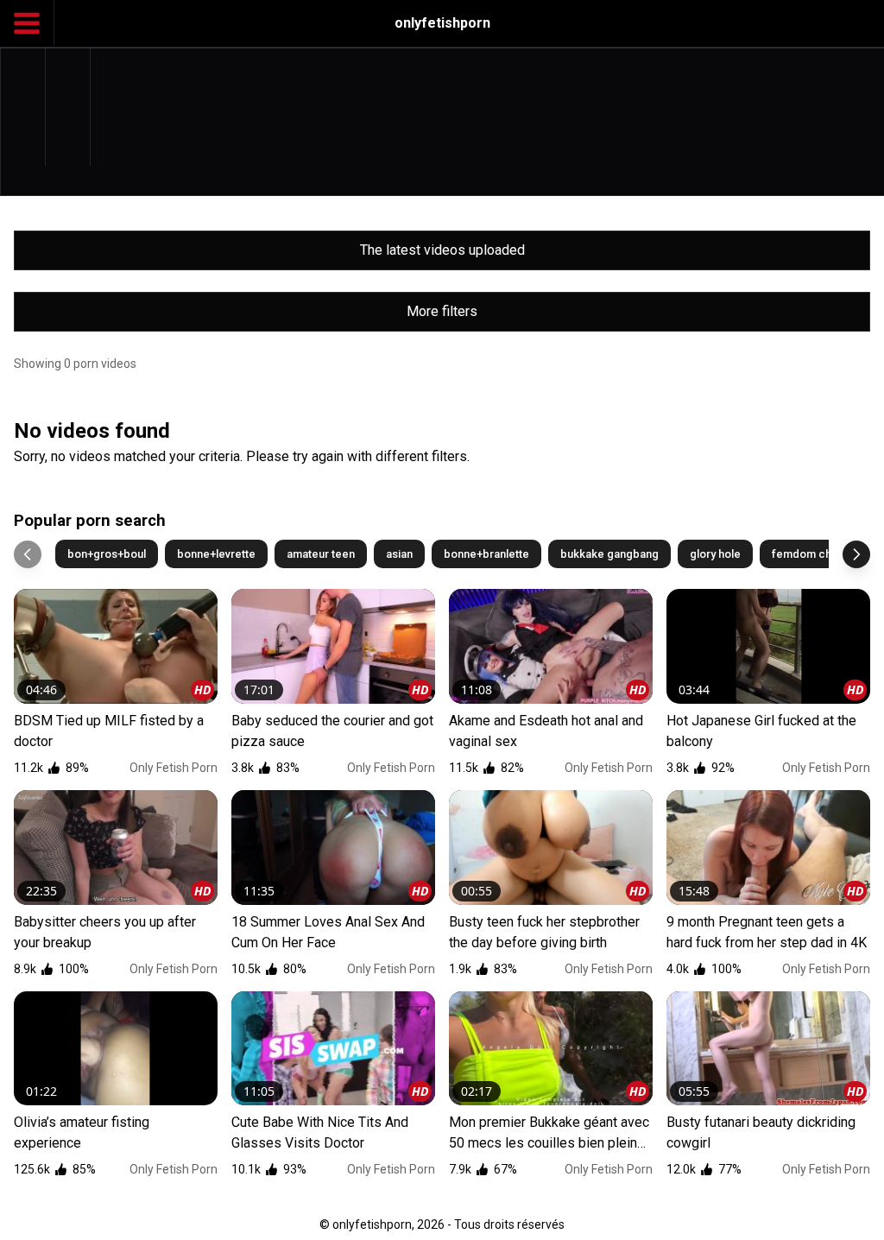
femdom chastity (815, 553)
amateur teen (321, 553)
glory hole (715, 553)
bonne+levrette (216, 553)
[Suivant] (856, 554)
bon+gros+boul (106, 553)
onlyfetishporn (442, 23)
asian (399, 553)
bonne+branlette (486, 553)
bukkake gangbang (609, 553)
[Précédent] (27, 554)
